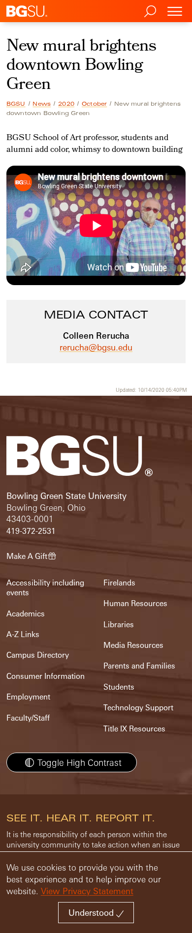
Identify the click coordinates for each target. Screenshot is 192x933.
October (94, 103)
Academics (25, 613)
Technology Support (138, 707)
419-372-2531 (31, 531)
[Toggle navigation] (175, 11)
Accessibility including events (45, 587)
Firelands (119, 582)
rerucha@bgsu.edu (96, 347)
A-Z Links (22, 634)
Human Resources (135, 603)
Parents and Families (139, 666)
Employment (28, 696)
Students (118, 687)
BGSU (16, 103)
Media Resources (133, 645)
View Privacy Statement (87, 891)
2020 (66, 103)
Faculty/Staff (28, 718)
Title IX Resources (134, 728)
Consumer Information (45, 676)
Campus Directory (37, 655)
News (41, 103)
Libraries (118, 624)
